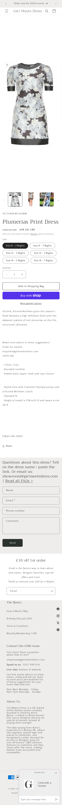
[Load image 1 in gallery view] (15, 199)
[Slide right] (58, 200)
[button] (6, 11)
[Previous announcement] (6, 3)
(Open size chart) (12, 436)
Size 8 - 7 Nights (42, 245)
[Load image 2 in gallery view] (31, 199)
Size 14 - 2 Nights (15, 260)
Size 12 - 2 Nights (15, 253)
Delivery (34, 234)
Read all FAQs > (19, 481)
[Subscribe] (51, 591)
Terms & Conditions (17, 626)
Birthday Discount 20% (19, 618)
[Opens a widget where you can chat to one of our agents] (39, 786)
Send (13, 542)
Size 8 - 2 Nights (15, 245)
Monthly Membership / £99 (22, 633)
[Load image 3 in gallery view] (47, 199)
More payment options (31, 303)
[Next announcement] (56, 3)
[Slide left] (3, 200)
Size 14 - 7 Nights (43, 260)
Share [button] (9, 446)
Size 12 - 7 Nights (43, 253)
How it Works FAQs (17, 611)
